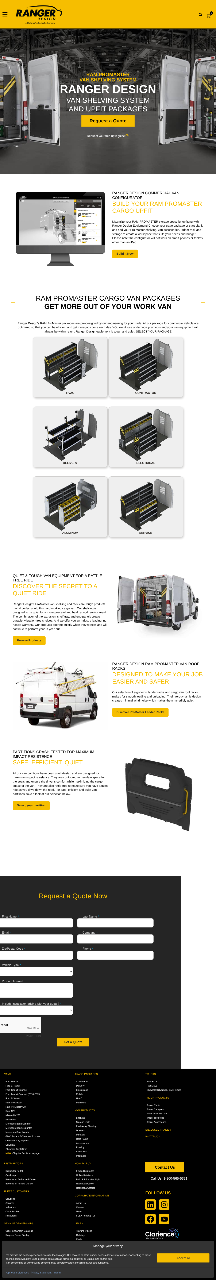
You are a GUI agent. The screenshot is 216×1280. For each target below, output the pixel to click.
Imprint (57, 1272)
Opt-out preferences (17, 1272)
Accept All (183, 1258)
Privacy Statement (41, 1272)
